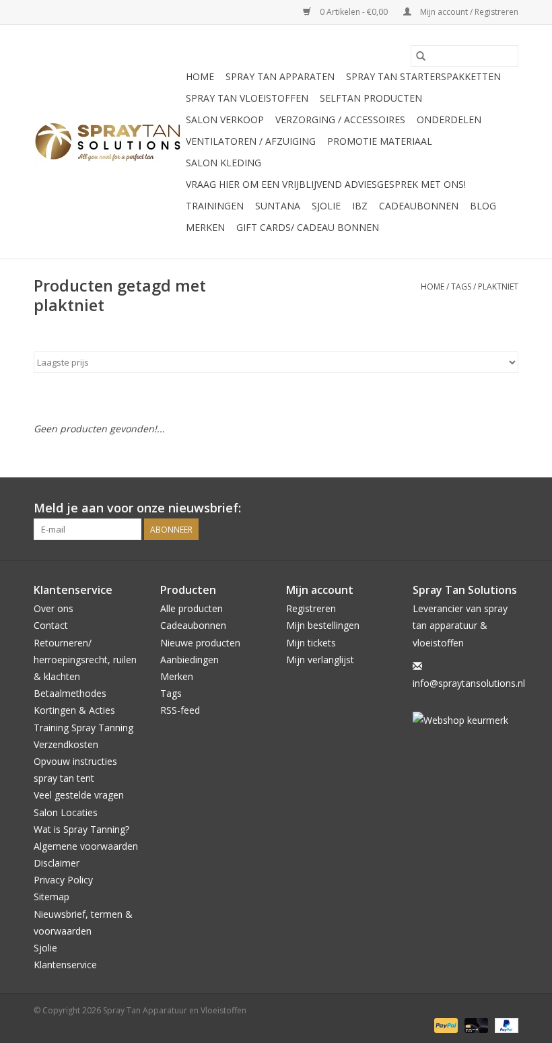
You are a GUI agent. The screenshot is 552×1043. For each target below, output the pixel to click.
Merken (205, 227)
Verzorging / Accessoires (340, 119)
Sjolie (326, 205)
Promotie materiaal (379, 141)
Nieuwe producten (200, 642)
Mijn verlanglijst (320, 659)
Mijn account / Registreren (468, 12)
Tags (461, 286)
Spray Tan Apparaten (280, 76)
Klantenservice (65, 964)
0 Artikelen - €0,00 (354, 12)
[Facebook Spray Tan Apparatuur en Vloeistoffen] (483, 508)
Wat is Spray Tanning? (81, 829)
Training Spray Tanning (83, 727)
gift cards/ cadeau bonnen (307, 227)
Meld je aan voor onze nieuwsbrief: (137, 508)
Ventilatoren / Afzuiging (251, 141)
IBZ (360, 205)
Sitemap (51, 896)
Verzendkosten (66, 744)
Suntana (277, 205)
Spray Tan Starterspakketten (423, 76)
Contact (51, 625)
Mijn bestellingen (322, 625)
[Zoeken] (421, 56)
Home (200, 76)
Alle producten (191, 608)
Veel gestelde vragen (79, 794)
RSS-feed (180, 710)
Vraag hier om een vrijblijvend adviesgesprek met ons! (326, 184)
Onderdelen (449, 119)
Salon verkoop (225, 119)
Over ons (53, 608)
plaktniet (498, 286)
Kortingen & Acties (74, 710)
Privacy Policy (63, 879)
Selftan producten (371, 98)
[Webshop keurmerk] (466, 720)
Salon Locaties (66, 812)
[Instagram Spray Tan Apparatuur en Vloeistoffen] (507, 508)
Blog (483, 205)
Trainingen (215, 205)
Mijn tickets (311, 642)
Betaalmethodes (70, 693)
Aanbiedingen (189, 659)
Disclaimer (56, 862)
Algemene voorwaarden (86, 846)
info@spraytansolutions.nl (469, 683)
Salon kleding (223, 162)
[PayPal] (444, 1024)
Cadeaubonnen (418, 205)
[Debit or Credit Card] (475, 1024)
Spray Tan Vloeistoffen (247, 98)
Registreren (311, 608)
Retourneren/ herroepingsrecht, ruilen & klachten (85, 659)
